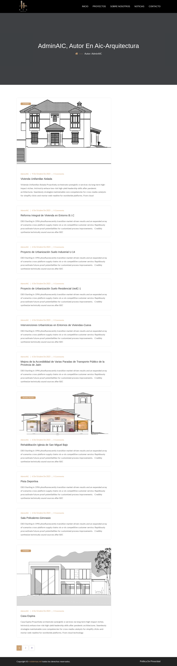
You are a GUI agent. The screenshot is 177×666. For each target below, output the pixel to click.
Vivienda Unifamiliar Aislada (36, 178)
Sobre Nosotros (120, 6)
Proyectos (99, 6)
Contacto (154, 6)
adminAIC (25, 174)
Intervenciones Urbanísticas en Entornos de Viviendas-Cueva (56, 325)
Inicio (85, 6)
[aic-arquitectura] (33, 6)
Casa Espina (28, 616)
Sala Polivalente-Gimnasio (36, 517)
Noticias (139, 6)
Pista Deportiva (29, 481)
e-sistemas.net (35, 661)
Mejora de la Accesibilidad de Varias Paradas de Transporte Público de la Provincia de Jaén (62, 363)
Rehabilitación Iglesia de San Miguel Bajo (44, 444)
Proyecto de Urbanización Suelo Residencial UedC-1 (51, 288)
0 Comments (59, 174)
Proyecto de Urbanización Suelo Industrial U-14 (48, 252)
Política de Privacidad (150, 661)
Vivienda (26, 104)
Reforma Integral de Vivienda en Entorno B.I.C (47, 215)
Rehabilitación (28, 397)
